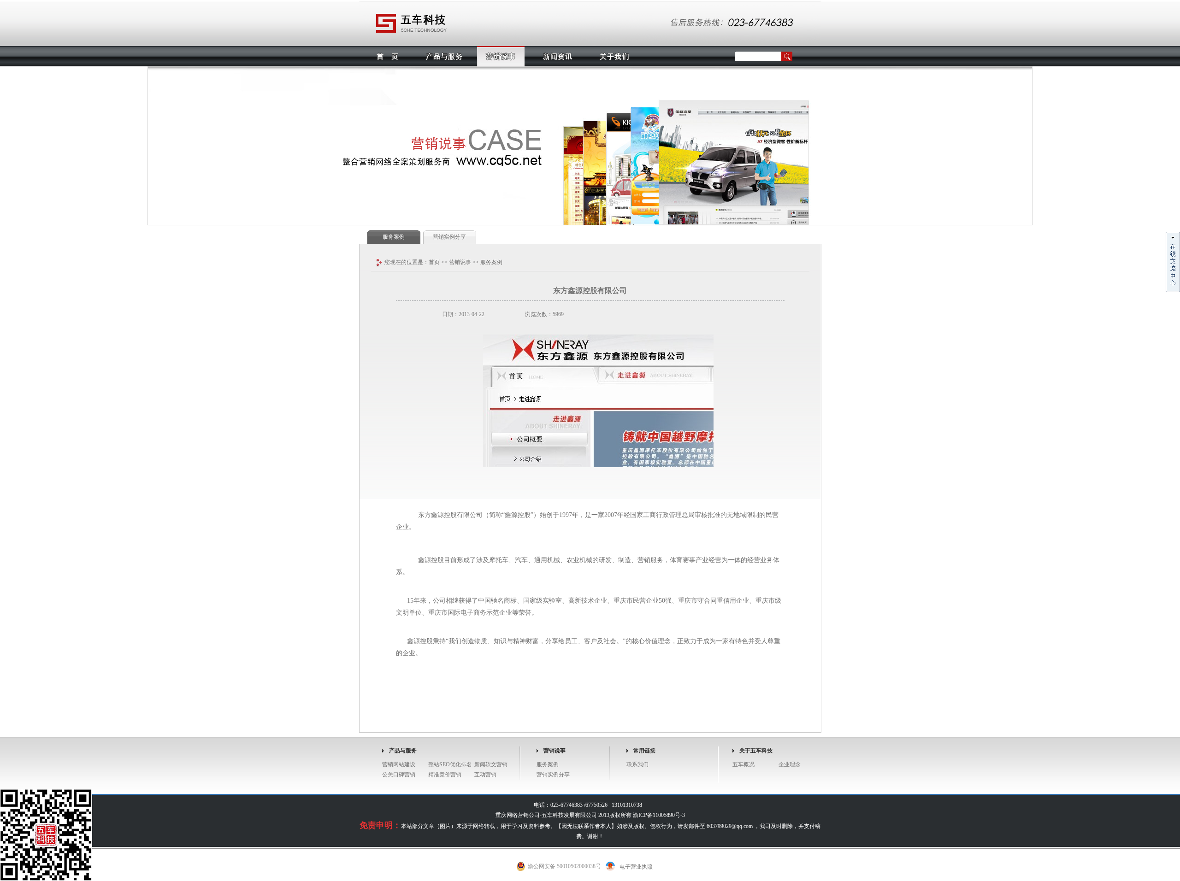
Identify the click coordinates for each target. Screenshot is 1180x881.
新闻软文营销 (490, 764)
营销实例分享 (449, 237)
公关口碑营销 (398, 774)
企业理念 (790, 764)
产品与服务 (444, 56)
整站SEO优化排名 (450, 764)
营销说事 (501, 56)
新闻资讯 (557, 56)
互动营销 (485, 774)
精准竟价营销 (444, 774)
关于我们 (614, 56)
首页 (387, 56)
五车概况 (743, 764)
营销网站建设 (398, 764)
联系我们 (637, 764)
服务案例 (394, 237)
